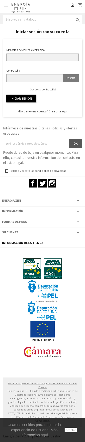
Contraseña (13, 70)
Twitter (42, 183)
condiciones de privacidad (50, 171)
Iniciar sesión (21, 98)
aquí (44, 435)
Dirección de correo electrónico (25, 50)
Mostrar (70, 78)
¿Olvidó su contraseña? (42, 89)
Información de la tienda (22, 243)
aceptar (71, 430)
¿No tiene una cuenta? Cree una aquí (42, 111)
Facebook (33, 183)
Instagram (52, 183)
